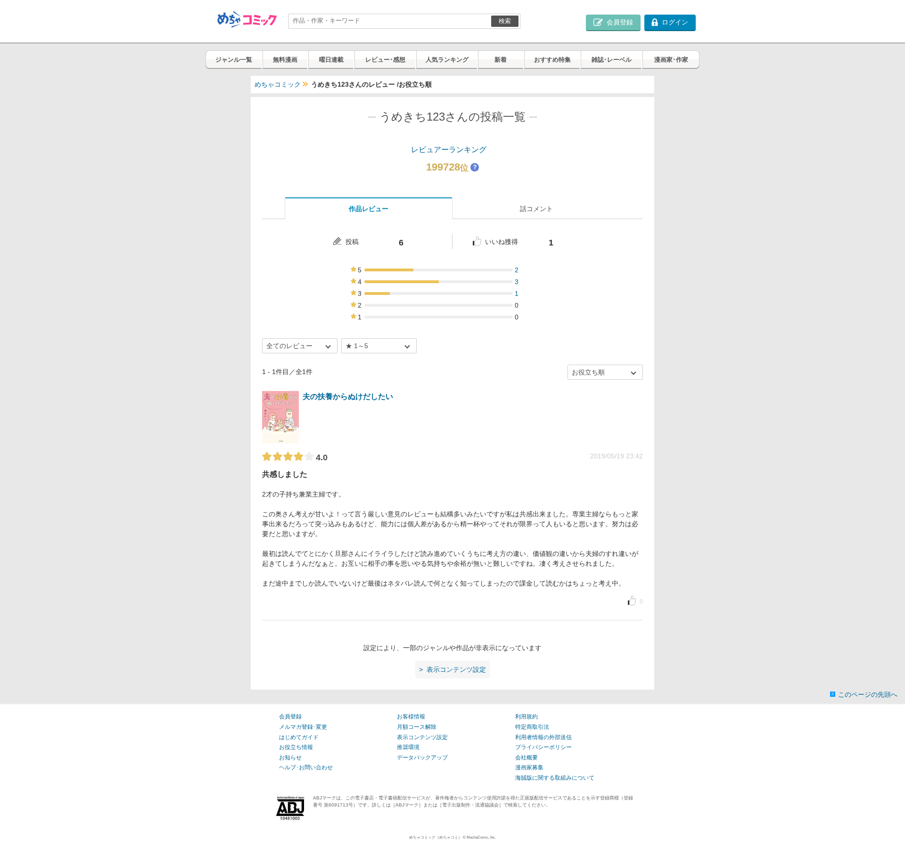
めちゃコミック (278, 84)
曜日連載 (331, 59)
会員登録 (290, 716)
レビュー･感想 (385, 59)
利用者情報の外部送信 (543, 737)
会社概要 (526, 757)
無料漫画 (285, 59)
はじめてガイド (299, 737)
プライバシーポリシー (543, 747)
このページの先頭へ (867, 694)
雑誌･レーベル (612, 59)
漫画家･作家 (671, 59)
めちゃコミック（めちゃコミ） (435, 837)
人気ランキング (447, 59)
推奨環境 (408, 747)
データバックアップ (422, 757)
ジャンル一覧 (233, 59)
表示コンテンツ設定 (422, 737)
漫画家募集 (529, 767)
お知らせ (290, 757)
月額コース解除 (416, 727)
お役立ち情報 (296, 747)
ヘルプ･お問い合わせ (306, 767)
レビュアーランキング (448, 150)
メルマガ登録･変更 (303, 727)
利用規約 (526, 716)
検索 (505, 20)
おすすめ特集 (552, 59)
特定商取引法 (532, 727)
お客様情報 (411, 716)
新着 (500, 59)
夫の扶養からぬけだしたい (348, 396)
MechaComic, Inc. (481, 837)
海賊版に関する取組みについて (554, 778)
